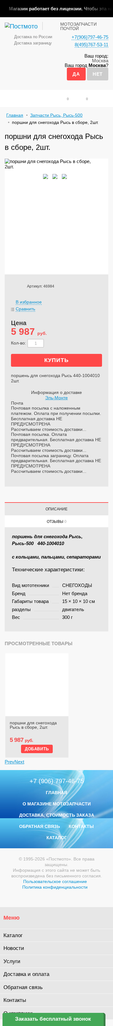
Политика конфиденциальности (55, 887)
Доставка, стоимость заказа (56, 815)
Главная (14, 115)
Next (19, 761)
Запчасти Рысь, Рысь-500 (56, 115)
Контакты (81, 826)
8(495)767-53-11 (91, 44)
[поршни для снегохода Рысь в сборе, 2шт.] (36, 684)
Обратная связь (39, 826)
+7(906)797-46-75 (90, 37)
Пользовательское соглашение (55, 881)
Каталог (56, 837)
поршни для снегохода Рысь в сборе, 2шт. (33, 725)
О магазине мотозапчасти (57, 803)
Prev (9, 761)
